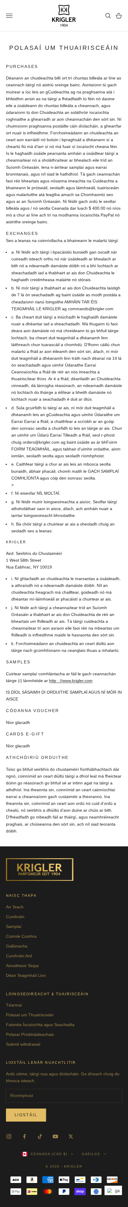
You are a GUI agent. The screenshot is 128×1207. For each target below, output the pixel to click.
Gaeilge (91, 1154)
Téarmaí (14, 1005)
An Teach (15, 907)
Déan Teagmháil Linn (26, 975)
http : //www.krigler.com (71, 680)
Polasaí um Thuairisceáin (30, 1014)
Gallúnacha (16, 946)
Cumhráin (15, 916)
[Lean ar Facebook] (24, 1136)
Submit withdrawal (23, 1044)
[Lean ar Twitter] (71, 1136)
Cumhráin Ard (19, 955)
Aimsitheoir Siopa (22, 965)
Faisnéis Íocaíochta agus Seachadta (40, 1024)
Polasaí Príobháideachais (30, 1034)
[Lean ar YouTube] (55, 1136)
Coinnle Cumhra (21, 936)
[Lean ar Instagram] (9, 1136)
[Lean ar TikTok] (40, 1136)
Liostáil (26, 1115)
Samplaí (13, 926)
